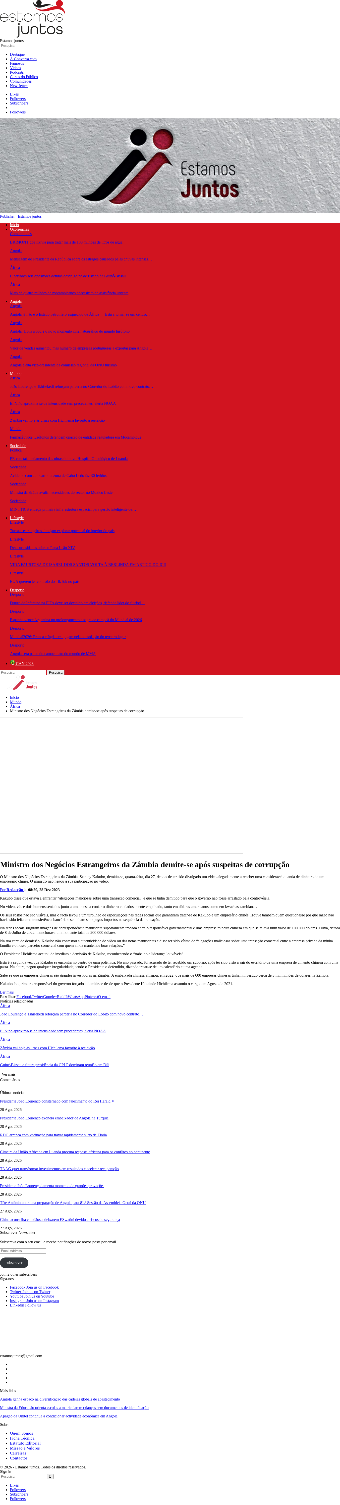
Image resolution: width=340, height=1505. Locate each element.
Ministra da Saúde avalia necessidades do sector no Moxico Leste (61, 492)
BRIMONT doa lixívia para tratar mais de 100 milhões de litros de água (66, 242)
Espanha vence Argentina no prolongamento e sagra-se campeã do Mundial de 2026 (76, 620)
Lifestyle (17, 518)
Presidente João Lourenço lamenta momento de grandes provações (52, 1186)
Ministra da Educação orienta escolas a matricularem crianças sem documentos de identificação (74, 1407)
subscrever (14, 1262)
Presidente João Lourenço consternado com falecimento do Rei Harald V (57, 1101)
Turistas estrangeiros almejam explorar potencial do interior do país (62, 531)
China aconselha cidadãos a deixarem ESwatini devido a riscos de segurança (60, 1219)
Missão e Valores (25, 1448)
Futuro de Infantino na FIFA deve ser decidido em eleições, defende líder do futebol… (77, 603)
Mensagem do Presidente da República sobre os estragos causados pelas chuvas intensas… (81, 259)
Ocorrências (19, 229)
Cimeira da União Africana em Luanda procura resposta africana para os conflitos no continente (75, 1152)
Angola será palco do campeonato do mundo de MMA (53, 654)
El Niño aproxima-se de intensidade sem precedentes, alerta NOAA (63, 403)
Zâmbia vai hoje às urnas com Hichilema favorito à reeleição (57, 420)
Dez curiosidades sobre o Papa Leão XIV (42, 548)
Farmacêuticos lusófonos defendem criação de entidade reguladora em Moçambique (75, 437)
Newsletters (19, 86)
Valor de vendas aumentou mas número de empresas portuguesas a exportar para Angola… (81, 348)
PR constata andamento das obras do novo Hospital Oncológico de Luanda (69, 458)
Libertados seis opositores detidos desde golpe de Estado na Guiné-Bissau (68, 276)
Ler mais (7, 992)
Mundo (15, 373)
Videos (15, 68)
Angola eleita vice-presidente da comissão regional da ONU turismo (63, 365)
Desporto (17, 590)
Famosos (17, 63)
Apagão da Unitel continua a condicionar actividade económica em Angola (58, 1416)
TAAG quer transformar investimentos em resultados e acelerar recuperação (59, 1169)
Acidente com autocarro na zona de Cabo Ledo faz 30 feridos (58, 475)
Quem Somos (21, 1433)
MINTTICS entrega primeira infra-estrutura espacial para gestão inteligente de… (73, 509)
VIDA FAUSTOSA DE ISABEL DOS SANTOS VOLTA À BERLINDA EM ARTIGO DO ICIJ (88, 564)
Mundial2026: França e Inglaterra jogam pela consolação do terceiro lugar (68, 637)
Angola (16, 251)
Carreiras (18, 1453)
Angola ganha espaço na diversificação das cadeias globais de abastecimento (60, 1399)
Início (14, 225)
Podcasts (17, 72)
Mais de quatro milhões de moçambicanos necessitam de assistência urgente (69, 293)
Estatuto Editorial (25, 1443)
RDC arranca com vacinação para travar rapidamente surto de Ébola (53, 1135)
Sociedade (18, 446)
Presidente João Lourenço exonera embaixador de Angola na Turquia (54, 1118)
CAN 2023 (24, 663)
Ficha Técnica (22, 1438)
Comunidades (21, 81)
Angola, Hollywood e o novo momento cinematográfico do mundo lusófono (70, 331)
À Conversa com (23, 59)
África (15, 267)
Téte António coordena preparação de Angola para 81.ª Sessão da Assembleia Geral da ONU (73, 1203)
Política (16, 450)
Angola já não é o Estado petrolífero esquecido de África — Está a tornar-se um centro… (80, 314)
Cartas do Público (24, 77)
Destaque (17, 54)
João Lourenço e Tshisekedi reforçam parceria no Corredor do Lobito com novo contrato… (81, 386)
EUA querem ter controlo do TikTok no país (44, 581)
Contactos (19, 1458)
